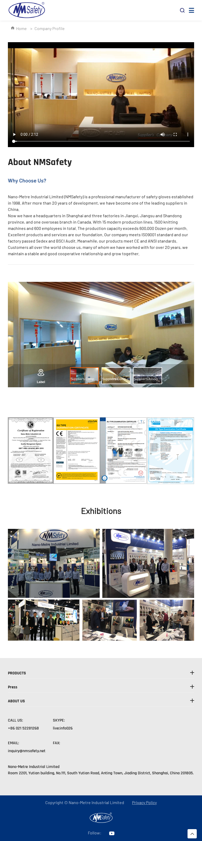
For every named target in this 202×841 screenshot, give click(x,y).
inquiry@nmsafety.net (27, 751)
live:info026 (63, 728)
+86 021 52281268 (23, 728)
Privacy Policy (144, 802)
